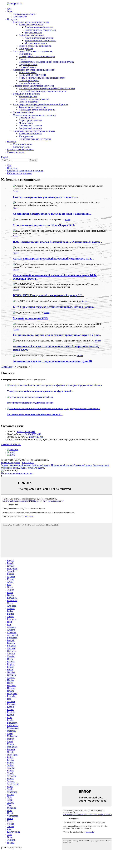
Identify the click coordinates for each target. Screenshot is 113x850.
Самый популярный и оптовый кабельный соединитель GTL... (53, 258)
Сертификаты (20, 16)
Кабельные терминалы (30, 133)
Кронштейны (25, 54)
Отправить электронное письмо (17, 473)
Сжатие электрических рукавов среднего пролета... (46, 197)
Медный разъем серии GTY (30, 318)
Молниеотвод (26, 123)
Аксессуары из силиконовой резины (37, 109)
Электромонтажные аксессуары (35, 139)
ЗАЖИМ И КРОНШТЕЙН (32, 75)
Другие (22, 59)
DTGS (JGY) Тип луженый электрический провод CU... (48, 295)
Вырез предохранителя (30, 120)
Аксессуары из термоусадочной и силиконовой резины (40, 104)
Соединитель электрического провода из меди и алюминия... (52, 213)
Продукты (12, 19)
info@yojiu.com (36, 437)
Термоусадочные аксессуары (33, 107)
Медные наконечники (36, 43)
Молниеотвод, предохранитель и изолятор (34, 115)
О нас (10, 11)
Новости (11, 141)
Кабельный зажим (41, 465)
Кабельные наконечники (31, 35)
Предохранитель (27, 117)
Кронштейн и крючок (30, 83)
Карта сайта (28, 462)
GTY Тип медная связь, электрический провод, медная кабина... (54, 306)
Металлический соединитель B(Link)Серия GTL (44, 225)
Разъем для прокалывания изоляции (37, 56)
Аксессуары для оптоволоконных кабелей (34, 70)
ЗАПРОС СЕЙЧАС (11, 444)
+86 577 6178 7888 (26, 431)
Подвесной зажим (28, 64)
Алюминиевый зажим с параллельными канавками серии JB (52, 361)
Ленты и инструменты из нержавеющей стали (42, 78)
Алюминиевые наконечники (39, 38)
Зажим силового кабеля (32, 468)
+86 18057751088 (32, 434)
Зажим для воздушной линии (16, 465)
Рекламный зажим (83, 465)
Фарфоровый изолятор (30, 128)
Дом (9, 8)
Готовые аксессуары (29, 80)
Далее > (10, 367)
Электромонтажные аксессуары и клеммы (34, 131)
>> (15, 367)
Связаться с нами (15, 152)
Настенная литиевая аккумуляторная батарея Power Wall (47, 88)
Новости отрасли (21, 147)
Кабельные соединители (31, 24)
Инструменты (26, 48)
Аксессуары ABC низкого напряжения (32, 51)
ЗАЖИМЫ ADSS (27, 72)
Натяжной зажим (27, 67)
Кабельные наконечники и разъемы (31, 22)
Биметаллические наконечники (40, 40)
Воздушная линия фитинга (26, 93)
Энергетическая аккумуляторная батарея (33, 85)
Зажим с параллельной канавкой (35, 46)
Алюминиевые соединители (39, 27)
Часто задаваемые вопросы (20, 149)
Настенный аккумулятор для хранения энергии (42, 91)
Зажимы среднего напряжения (34, 99)
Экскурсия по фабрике (24, 14)
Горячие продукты (10, 462)
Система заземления (23, 112)
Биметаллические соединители (40, 30)
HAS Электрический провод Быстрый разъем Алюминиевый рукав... (57, 241)
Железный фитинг (28, 96)
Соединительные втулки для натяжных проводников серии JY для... (57, 334)
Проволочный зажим (61, 465)
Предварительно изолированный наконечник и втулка (46, 62)
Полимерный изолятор (30, 125)
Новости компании (22, 144)
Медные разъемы (33, 32)
